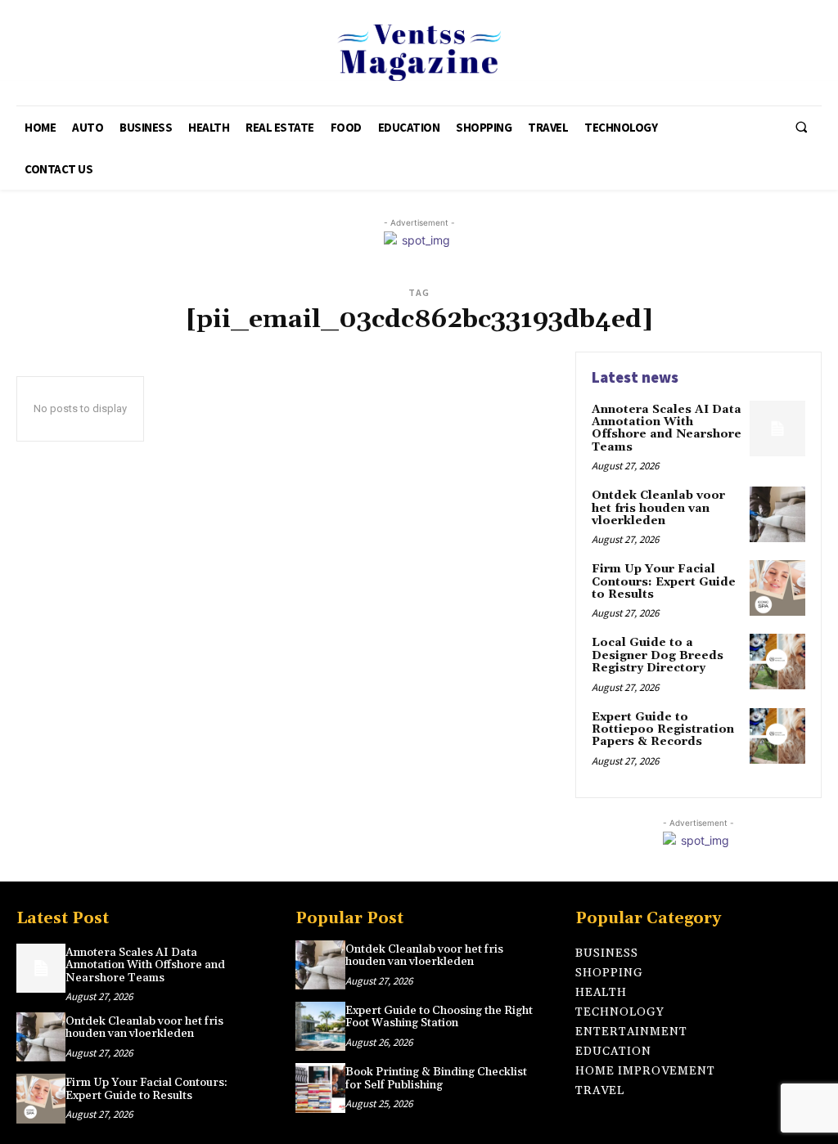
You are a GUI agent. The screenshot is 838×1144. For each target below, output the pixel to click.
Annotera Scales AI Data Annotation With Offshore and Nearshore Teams (666, 428)
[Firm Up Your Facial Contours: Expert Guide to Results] (777, 588)
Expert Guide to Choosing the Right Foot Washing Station (439, 1016)
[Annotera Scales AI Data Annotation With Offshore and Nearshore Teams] (777, 428)
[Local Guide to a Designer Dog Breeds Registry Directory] (777, 661)
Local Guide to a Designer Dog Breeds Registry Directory (657, 655)
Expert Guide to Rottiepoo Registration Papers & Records (663, 730)
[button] (801, 127)
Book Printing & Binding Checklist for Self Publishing (436, 1078)
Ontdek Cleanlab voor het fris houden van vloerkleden (658, 508)
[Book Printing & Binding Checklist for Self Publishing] (320, 1087)
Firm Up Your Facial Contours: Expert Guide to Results (664, 582)
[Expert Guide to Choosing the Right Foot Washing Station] (320, 1026)
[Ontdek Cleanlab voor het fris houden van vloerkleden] (777, 514)
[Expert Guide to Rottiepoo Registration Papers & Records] (777, 736)
